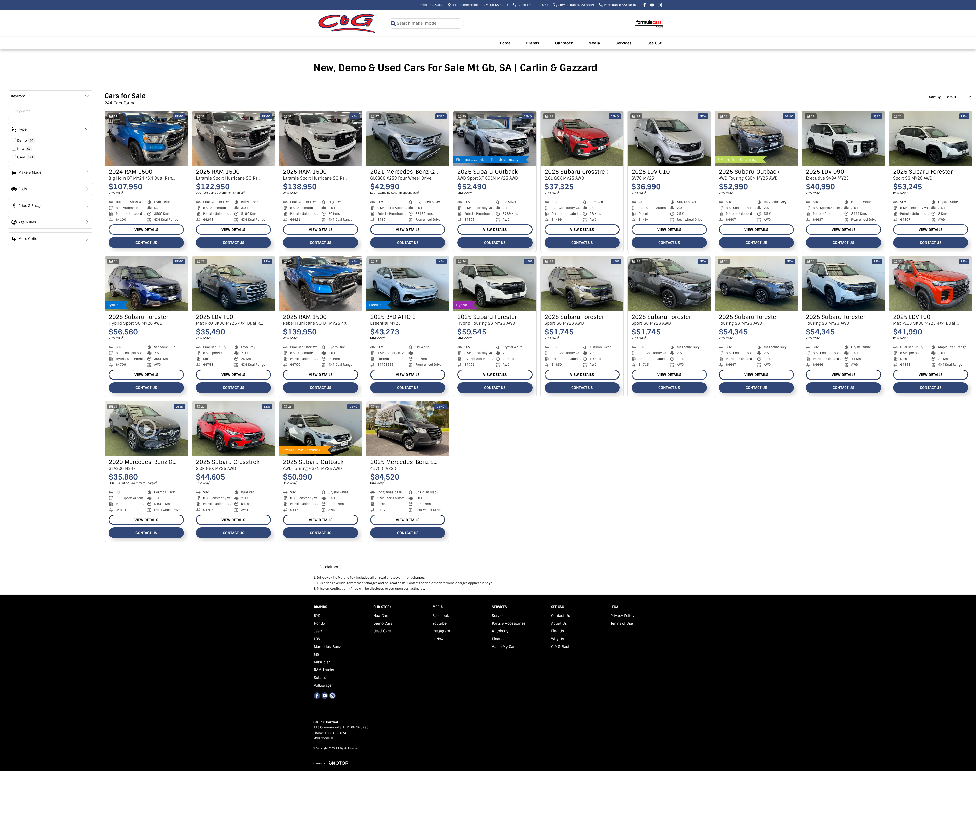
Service (498, 615)
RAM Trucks (324, 669)
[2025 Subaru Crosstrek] (582, 138)
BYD (317, 615)
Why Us (557, 639)
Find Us (557, 631)
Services (624, 43)
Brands (532, 43)
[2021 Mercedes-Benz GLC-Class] (407, 138)
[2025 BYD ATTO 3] (407, 283)
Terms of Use (622, 623)
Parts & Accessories (508, 623)
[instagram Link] (660, 5)
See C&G (655, 43)
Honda (319, 623)
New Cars (381, 615)
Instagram (441, 631)
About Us (559, 623)
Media (594, 43)
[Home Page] (346, 23)
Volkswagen (324, 685)
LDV (317, 639)
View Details (146, 229)
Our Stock (564, 43)
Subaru (320, 677)
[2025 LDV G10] (669, 138)
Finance (498, 639)
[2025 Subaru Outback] (494, 138)
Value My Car (503, 646)
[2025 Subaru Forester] (930, 138)
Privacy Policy (622, 615)
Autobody (500, 631)
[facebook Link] (644, 5)
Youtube (440, 623)
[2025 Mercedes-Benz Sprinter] (407, 428)
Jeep (318, 631)
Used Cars (382, 631)
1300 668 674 (335, 733)
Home (505, 43)
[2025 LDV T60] (233, 283)
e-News (439, 639)
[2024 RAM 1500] (146, 138)
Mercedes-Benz (327, 646)
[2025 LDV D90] (843, 138)
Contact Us (146, 242)
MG (316, 654)
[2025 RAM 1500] (233, 138)
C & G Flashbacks (565, 646)
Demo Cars (382, 623)
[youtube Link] (652, 5)
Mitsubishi (323, 662)
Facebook (441, 615)
